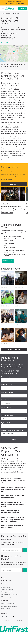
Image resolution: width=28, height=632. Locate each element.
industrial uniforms (7, 140)
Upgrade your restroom (14, 1)
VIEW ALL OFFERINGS (14, 349)
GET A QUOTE (7, 260)
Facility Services (12, 66)
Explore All (13, 184)
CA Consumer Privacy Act (9, 594)
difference (4, 158)
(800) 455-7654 (9, 39)
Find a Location (6, 608)
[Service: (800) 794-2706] (2, 371)
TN (12, 13)
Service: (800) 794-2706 (11, 371)
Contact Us (22, 8)
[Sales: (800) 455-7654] (2, 373)
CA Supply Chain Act (8, 592)
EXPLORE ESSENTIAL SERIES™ (14, 3)
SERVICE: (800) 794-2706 (9, 606)
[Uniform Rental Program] (14, 433)
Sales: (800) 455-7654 (10, 373)
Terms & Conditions (7, 589)
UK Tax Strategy (6, 597)
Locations (8, 13)
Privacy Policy (5, 587)
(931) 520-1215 (10, 37)
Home (2, 13)
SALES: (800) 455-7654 (8, 604)
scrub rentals (21, 140)
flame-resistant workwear (11, 142)
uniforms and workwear (9, 138)
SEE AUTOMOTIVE (7, 213)
